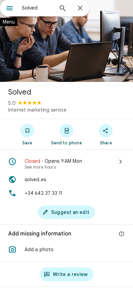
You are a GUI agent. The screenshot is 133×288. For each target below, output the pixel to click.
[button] (66, 249)
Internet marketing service (37, 110)
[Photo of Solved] (66, 41)
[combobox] (37, 8)
